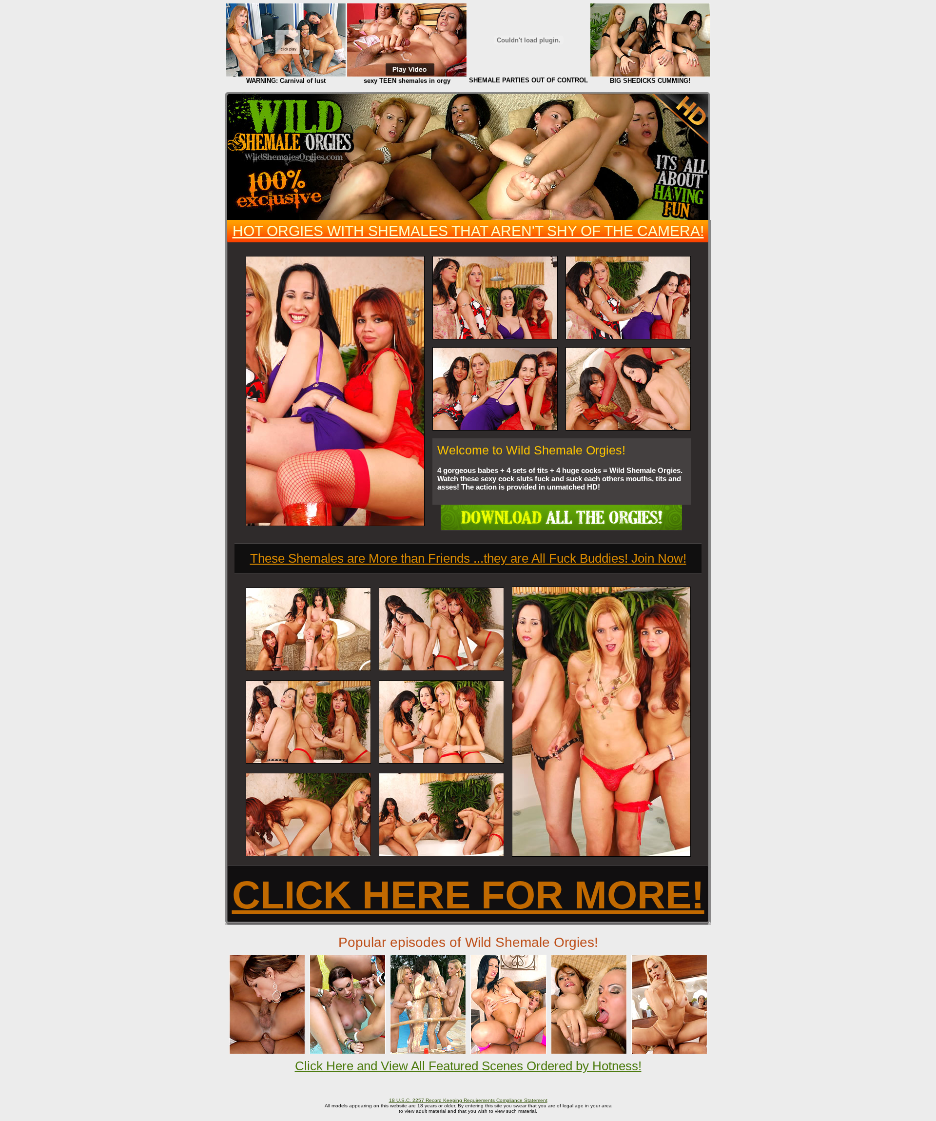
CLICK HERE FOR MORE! (468, 895)
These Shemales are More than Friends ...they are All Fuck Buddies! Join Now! (468, 558)
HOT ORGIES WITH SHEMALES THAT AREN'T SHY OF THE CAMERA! (468, 231)
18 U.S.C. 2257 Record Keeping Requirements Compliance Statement (468, 1100)
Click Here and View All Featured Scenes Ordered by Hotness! (468, 1066)
